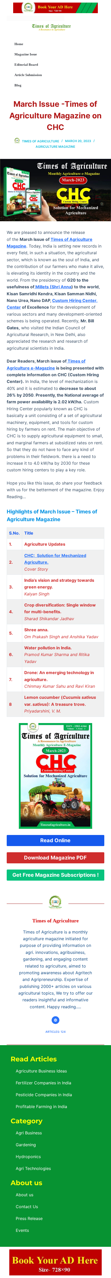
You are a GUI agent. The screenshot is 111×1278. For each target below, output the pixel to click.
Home (18, 44)
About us (24, 1194)
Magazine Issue (25, 54)
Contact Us (27, 1206)
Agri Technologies (33, 1168)
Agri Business (29, 1132)
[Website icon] (55, 1020)
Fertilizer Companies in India (43, 1082)
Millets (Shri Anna (52, 286)
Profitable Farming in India (41, 1106)
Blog (17, 85)
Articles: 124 (55, 1032)
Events (22, 1230)
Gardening (26, 1144)
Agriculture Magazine (55, 147)
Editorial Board (26, 65)
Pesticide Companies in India (44, 1094)
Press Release (29, 1218)
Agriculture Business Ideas (41, 1071)
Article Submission (28, 75)
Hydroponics (28, 1156)
